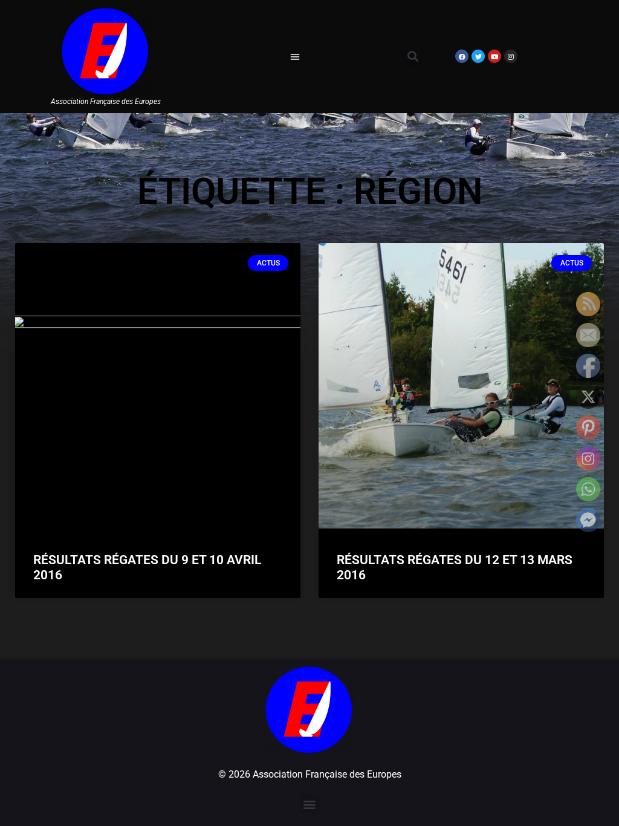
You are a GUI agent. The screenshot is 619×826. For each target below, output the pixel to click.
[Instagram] (510, 56)
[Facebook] (461, 56)
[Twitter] (478, 56)
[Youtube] (494, 56)
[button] (295, 56)
